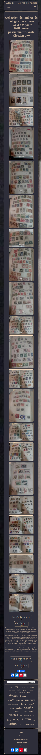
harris (17, 712)
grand (31, 690)
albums (13, 715)
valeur (24, 690)
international (22, 692)
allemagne (14, 692)
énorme (11, 712)
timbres (30, 700)
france (23, 696)
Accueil (21, 732)
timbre (13, 696)
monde (32, 704)
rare (34, 720)
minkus (19, 708)
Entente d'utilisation (21, 742)
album (26, 719)
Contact (21, 736)
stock (10, 687)
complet (30, 687)
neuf (31, 711)
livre (18, 690)
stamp (16, 719)
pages (19, 700)
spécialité (22, 687)
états (9, 720)
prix (16, 687)
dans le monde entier (27, 716)
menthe (28, 707)
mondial (29, 724)
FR (22, 745)
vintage (23, 711)
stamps (12, 708)
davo (28, 692)
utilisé (23, 703)
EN (20, 745)
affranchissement (13, 704)
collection (15, 723)
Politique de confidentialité (21, 739)
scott (10, 700)
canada (12, 690)
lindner (31, 697)
